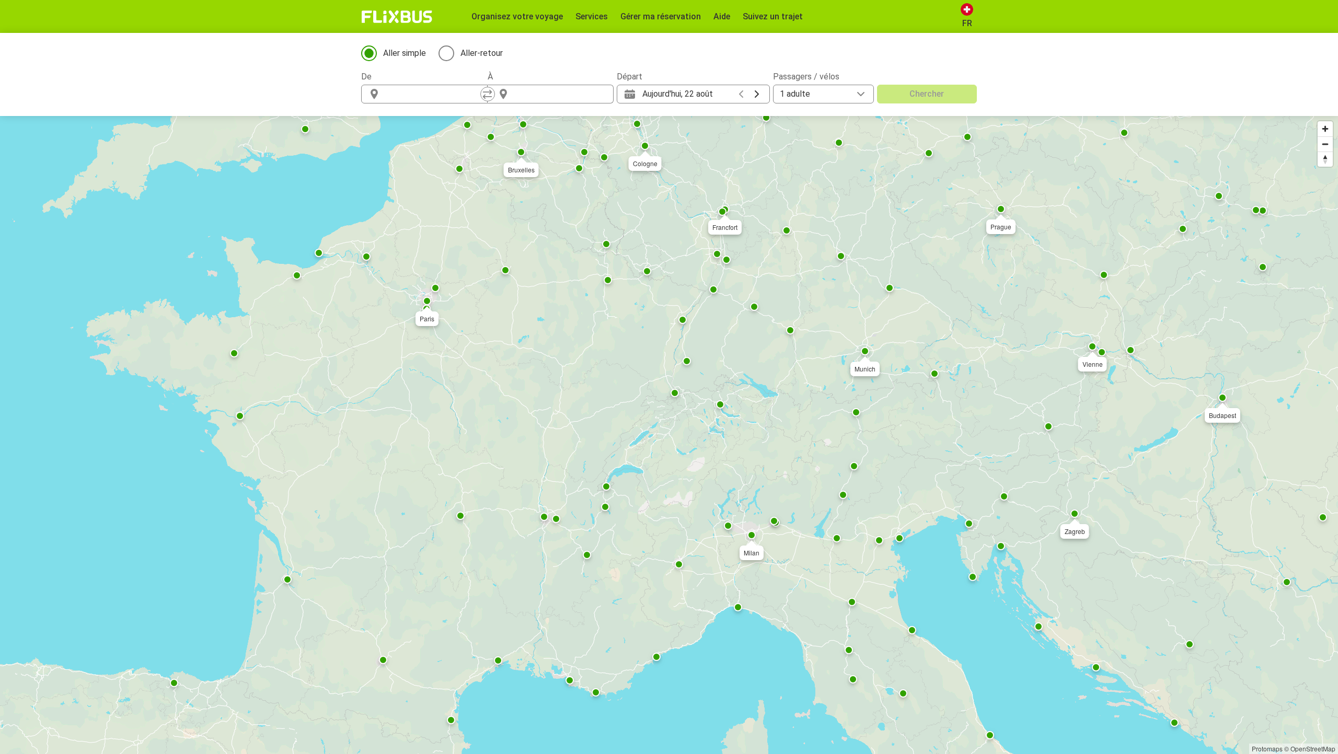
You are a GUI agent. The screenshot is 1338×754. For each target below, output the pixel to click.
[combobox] (434, 94)
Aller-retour (481, 53)
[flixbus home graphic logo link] (397, 16)
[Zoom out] (1325, 144)
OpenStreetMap (1312, 748)
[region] (669, 435)
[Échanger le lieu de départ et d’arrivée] (487, 94)
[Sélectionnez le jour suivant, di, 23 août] (757, 94)
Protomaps (1267, 748)
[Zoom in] (1325, 128)
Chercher (926, 94)
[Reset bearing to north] (1325, 159)
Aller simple (404, 53)
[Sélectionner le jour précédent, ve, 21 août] (741, 94)
